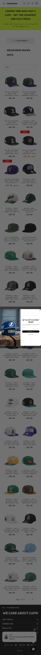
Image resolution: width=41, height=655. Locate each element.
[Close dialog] (39, 310)
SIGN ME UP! (31, 331)
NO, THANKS (30, 334)
